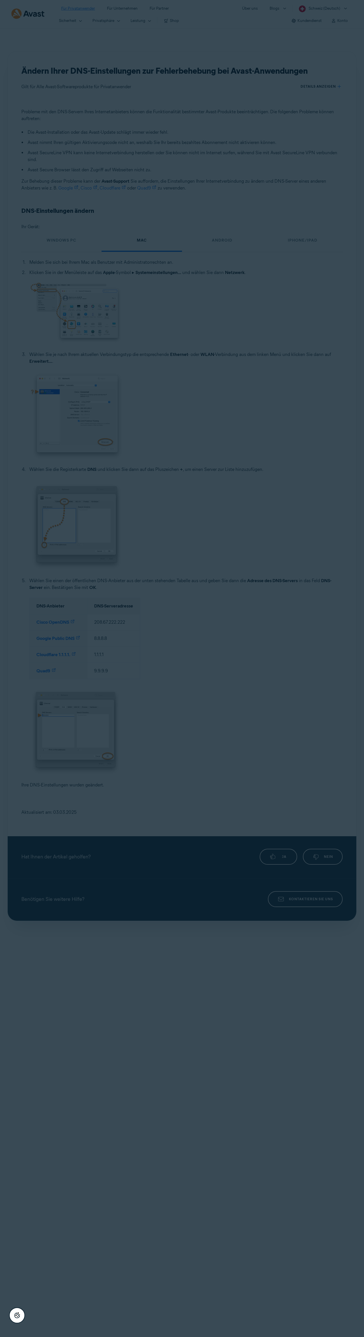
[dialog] (182, 668)
